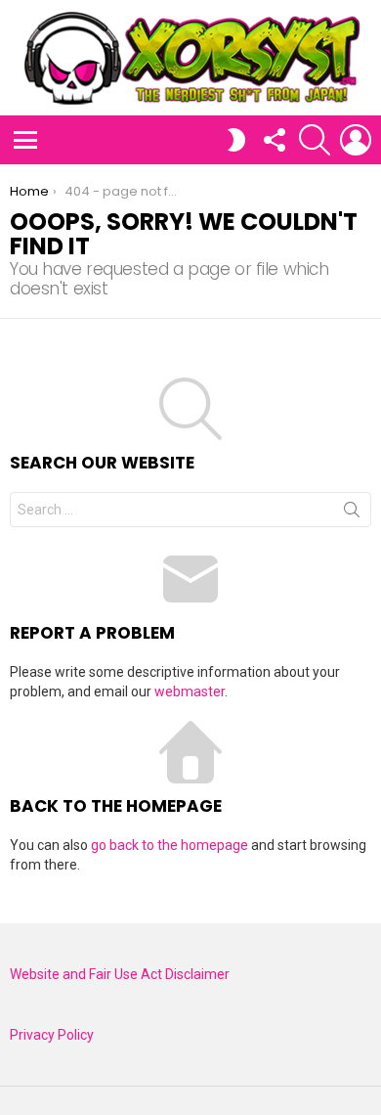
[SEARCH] (314, 139)
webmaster (189, 691)
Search (351, 513)
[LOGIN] (355, 139)
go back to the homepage (169, 845)
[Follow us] (273, 139)
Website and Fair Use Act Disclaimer (120, 974)
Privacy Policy (52, 1035)
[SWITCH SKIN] (236, 139)
